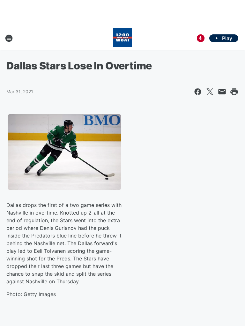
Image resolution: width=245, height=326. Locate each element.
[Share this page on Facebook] (197, 91)
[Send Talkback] (200, 38)
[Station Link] (122, 38)
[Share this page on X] (209, 91)
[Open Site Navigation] (9, 38)
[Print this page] (234, 91)
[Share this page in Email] (222, 91)
